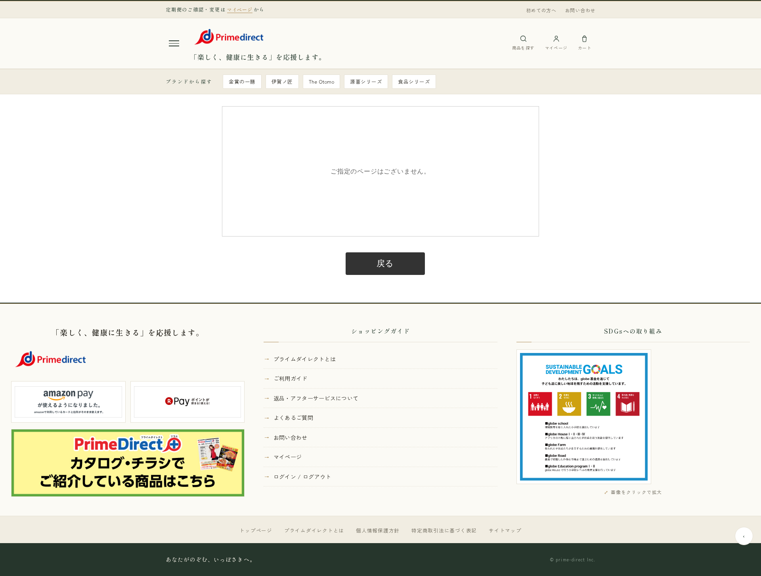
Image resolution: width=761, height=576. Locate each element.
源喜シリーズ (366, 81)
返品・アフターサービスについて (316, 398)
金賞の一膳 (242, 81)
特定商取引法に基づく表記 (444, 530)
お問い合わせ (580, 10)
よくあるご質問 (293, 418)
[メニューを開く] (174, 43)
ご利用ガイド (290, 378)
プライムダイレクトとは (304, 359)
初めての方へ (541, 10)
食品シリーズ (414, 81)
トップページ (255, 530)
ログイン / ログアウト (302, 477)
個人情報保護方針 (378, 530)
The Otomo (322, 81)
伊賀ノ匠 (282, 81)
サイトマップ (505, 530)
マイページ (287, 457)
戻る (385, 263)
